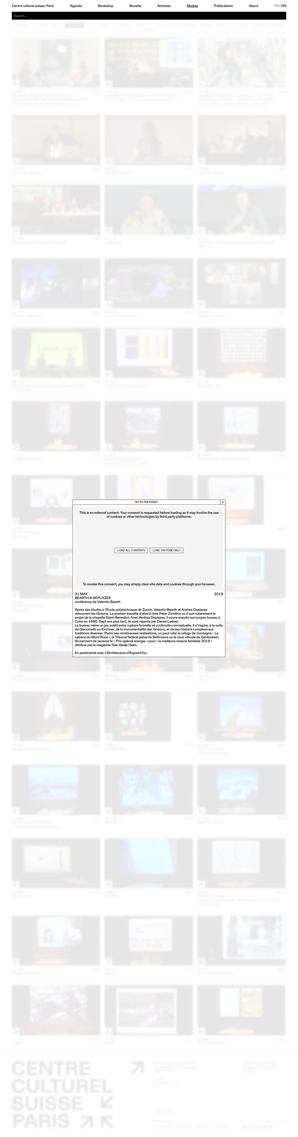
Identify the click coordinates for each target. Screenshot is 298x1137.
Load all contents (131, 550)
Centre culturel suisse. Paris (33, 6)
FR (276, 6)
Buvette (135, 6)
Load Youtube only (166, 550)
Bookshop (105, 6)
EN (283, 6)
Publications (223, 6)
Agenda (76, 6)
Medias (192, 6)
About (253, 6)
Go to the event (146, 502)
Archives (164, 6)
